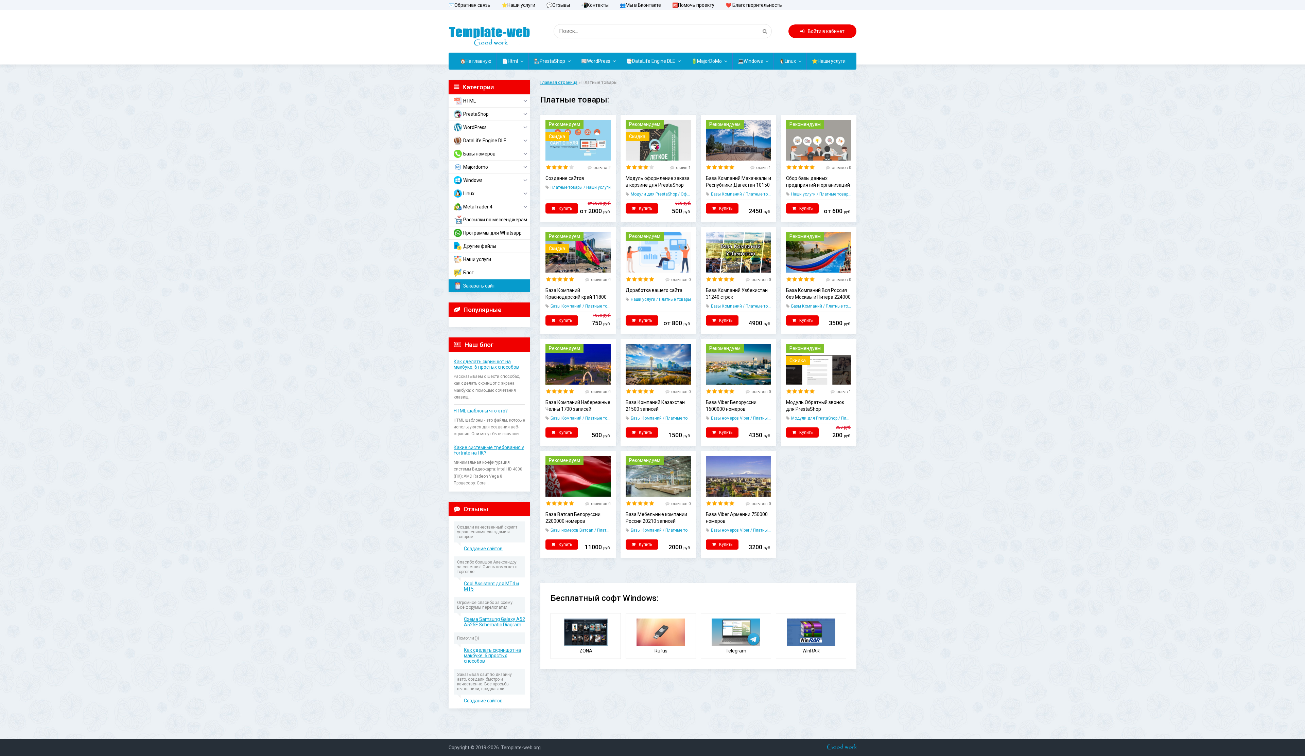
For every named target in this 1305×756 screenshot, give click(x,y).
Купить (565, 208)
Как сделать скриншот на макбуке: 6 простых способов (486, 364)
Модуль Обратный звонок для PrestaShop (815, 406)
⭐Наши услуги (518, 5)
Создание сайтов (483, 548)
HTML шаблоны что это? (481, 410)
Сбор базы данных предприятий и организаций (818, 182)
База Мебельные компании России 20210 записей (656, 518)
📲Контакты (595, 5)
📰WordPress (595, 61)
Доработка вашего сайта (654, 290)
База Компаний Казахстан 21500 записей (655, 406)
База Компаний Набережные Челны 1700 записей (577, 406)
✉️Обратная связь (469, 5)
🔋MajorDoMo (706, 61)
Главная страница (558, 82)
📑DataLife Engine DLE (650, 61)
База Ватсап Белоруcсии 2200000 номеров (573, 518)
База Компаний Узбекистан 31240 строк (737, 294)
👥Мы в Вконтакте (640, 5)
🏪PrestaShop (549, 61)
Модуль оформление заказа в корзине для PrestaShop (658, 182)
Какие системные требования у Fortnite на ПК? (489, 450)
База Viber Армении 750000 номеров (737, 518)
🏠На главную (475, 61)
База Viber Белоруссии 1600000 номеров (731, 406)
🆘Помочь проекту (693, 5)
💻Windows (750, 61)
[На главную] (489, 32)
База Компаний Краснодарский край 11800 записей (576, 294)
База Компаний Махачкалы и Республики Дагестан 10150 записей (738, 182)
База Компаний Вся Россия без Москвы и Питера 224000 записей (818, 294)
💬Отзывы (558, 5)
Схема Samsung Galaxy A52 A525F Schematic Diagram (494, 621)
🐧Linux (787, 61)
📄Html (510, 61)
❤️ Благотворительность (754, 5)
